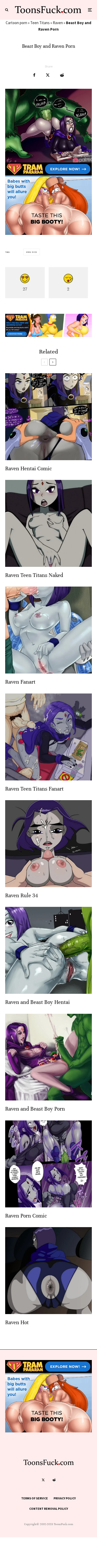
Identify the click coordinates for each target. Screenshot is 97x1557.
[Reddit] (54, 1479)
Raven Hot (17, 1322)
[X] (43, 1479)
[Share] (34, 75)
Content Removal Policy (48, 1509)
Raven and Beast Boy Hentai (37, 1002)
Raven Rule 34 (21, 895)
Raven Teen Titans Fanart (34, 789)
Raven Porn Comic (26, 1216)
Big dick (32, 252)
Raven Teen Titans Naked (34, 575)
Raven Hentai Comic (28, 468)
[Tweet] (48, 75)
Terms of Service (34, 1498)
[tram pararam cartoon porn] (48, 233)
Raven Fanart (20, 682)
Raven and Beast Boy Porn (35, 1109)
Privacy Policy (65, 1498)
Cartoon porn (16, 22)
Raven (58, 22)
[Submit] (62, 75)
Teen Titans (40, 22)
